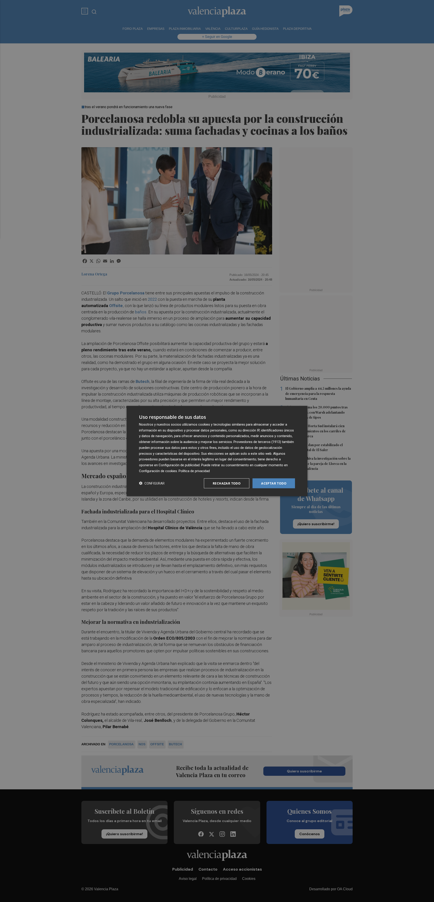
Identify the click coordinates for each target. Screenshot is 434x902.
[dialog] (217, 451)
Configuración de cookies (158, 471)
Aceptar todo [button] (273, 483)
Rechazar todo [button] (227, 483)
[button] (152, 483)
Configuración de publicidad (179, 465)
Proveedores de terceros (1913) (257, 442)
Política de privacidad (194, 471)
